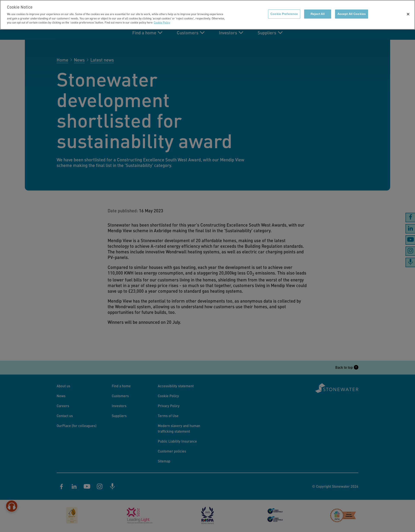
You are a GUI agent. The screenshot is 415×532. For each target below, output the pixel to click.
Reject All (318, 14)
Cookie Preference (284, 14)
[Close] (408, 14)
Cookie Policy (162, 22)
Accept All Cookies (351, 14)
